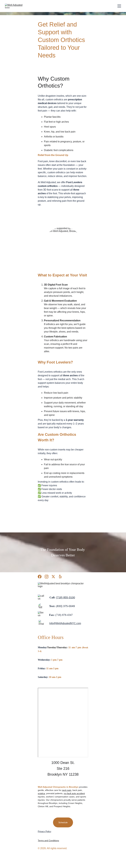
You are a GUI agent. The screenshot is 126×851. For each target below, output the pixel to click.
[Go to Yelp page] (60, 576)
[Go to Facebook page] (39, 576)
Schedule (63, 822)
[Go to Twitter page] (53, 576)
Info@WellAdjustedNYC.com (65, 623)
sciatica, (42, 793)
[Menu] (119, 6)
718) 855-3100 (66, 597)
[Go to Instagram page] (46, 576)
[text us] (41, 606)
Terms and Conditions (48, 840)
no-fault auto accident (74, 793)
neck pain (66, 790)
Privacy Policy (44, 831)
